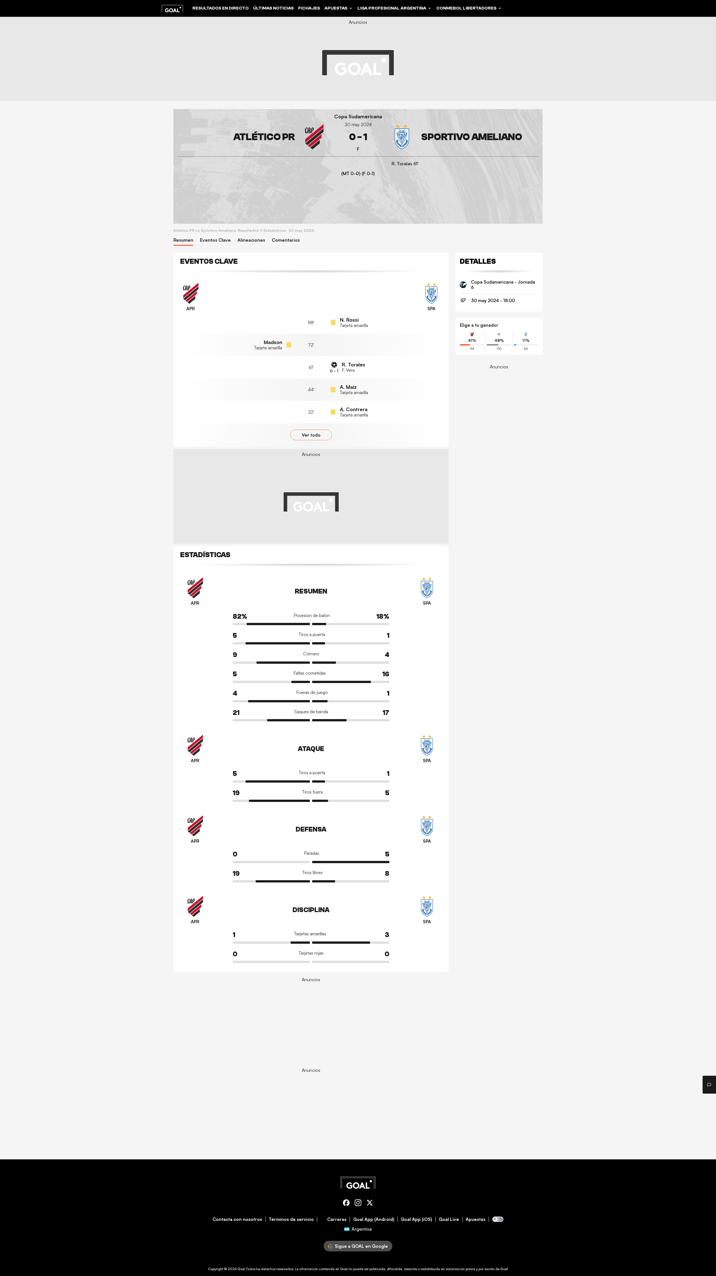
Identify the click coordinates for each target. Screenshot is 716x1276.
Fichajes (309, 8)
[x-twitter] (369, 1203)
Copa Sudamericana (358, 116)
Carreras (337, 1219)
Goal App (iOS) (416, 1219)
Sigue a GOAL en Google (361, 1246)
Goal (241, 1269)
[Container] (252, 137)
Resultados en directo (220, 8)
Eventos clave (215, 240)
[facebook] (346, 1203)
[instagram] (358, 1203)
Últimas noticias (273, 8)
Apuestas (476, 1219)
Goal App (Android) (373, 1219)
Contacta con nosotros (237, 1219)
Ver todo (311, 435)
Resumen (183, 240)
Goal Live (449, 1219)
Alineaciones (251, 240)
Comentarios (286, 240)
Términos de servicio (291, 1219)
